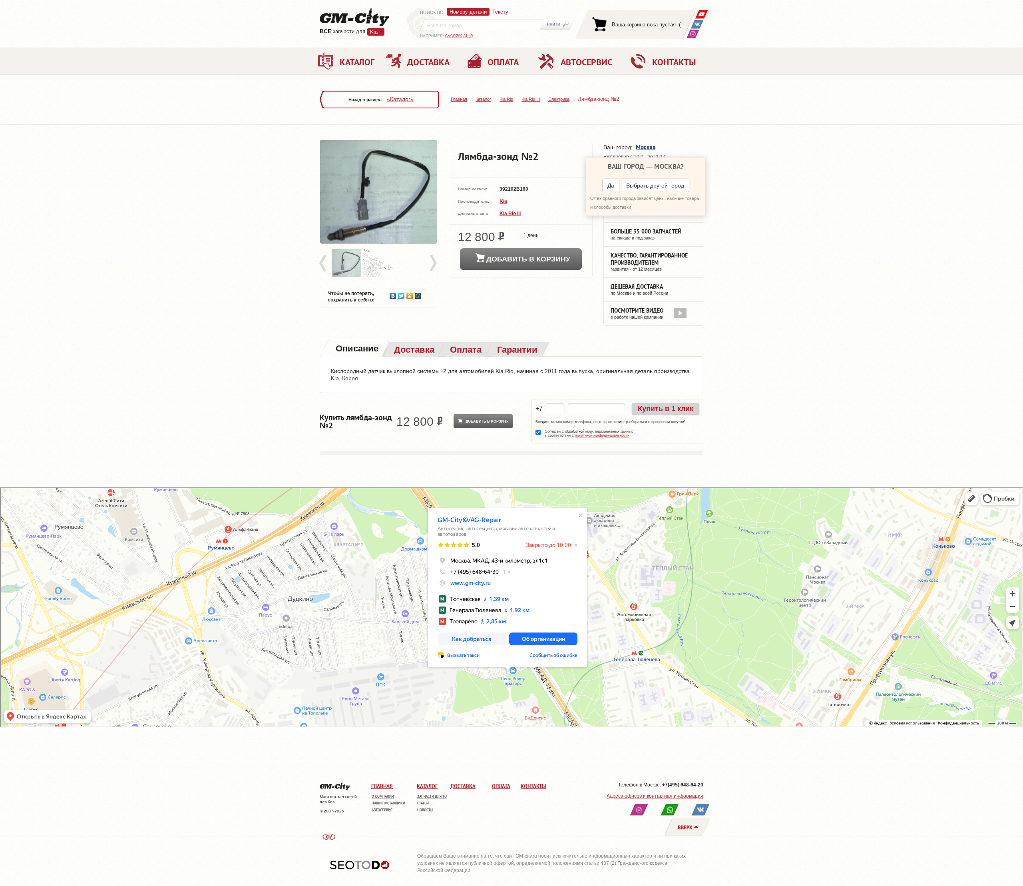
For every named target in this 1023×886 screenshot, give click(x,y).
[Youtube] (701, 14)
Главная (459, 99)
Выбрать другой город (655, 185)
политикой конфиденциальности (602, 435)
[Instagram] (693, 34)
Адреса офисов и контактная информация (655, 796)
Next (433, 263)
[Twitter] (401, 294)
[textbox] (482, 25)
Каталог (483, 99)
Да (610, 185)
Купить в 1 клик (665, 409)
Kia (503, 201)
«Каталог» (400, 99)
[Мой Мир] (418, 294)
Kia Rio (506, 99)
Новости (425, 810)
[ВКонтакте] (697, 24)
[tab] (356, 349)
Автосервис (382, 810)
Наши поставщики (388, 803)
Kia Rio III (530, 99)
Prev (324, 263)
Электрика (558, 99)
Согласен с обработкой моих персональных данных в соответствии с (589, 433)
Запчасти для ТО (432, 796)
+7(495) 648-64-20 (682, 785)
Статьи (423, 803)
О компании (383, 796)
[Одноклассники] (410, 294)
